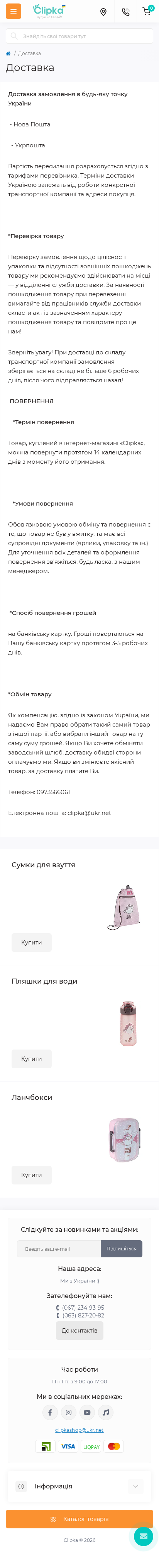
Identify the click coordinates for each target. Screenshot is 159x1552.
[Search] (14, 36)
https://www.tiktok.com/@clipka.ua (105, 1412)
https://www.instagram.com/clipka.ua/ (68, 1412)
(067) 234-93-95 (83, 1307)
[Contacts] (125, 11)
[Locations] (103, 11)
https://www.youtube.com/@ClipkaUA (87, 1412)
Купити (31, 942)
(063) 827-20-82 (83, 1315)
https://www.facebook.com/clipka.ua (50, 1412)
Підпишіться (122, 1249)
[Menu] (13, 11)
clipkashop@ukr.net (79, 1430)
